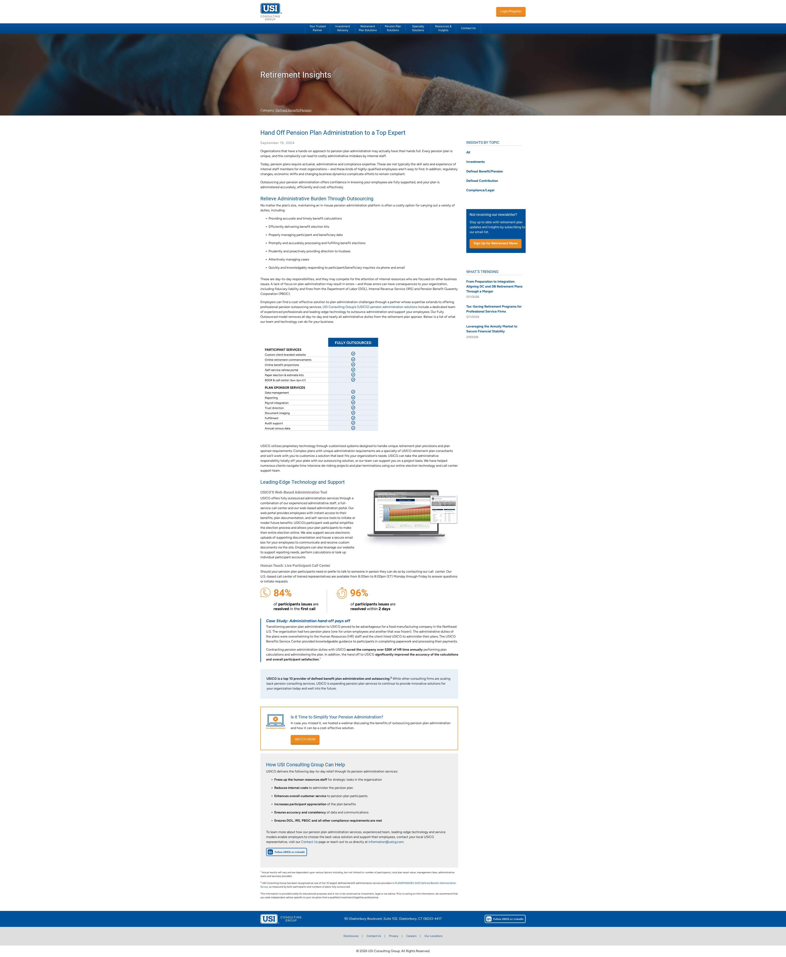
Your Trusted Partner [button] (317, 28)
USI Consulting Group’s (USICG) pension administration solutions (370, 307)
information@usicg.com (386, 842)
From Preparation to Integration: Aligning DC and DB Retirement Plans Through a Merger (494, 286)
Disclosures (351, 936)
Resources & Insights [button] (443, 28)
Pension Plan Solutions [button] (393, 28)
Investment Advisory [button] (342, 28)
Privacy (393, 936)
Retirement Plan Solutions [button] (368, 28)
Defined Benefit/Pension (294, 110)
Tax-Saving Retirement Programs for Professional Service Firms (494, 309)
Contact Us (468, 28)
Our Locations (434, 936)
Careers (411, 936)
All (468, 152)
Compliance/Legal (480, 190)
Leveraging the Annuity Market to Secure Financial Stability (491, 329)
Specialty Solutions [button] (418, 28)
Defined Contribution (482, 181)
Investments (475, 162)
